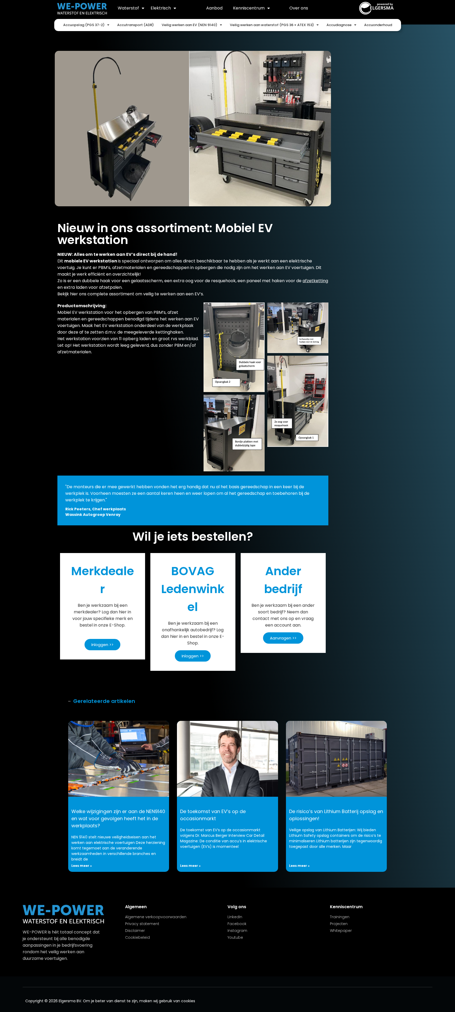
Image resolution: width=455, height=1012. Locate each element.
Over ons (298, 8)
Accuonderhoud (378, 24)
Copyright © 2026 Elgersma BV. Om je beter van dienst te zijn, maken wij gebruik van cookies (110, 1001)
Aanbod (214, 8)
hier (74, 294)
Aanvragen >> (283, 638)
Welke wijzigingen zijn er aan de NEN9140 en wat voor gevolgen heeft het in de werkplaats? (118, 818)
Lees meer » (81, 865)
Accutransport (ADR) (135, 24)
